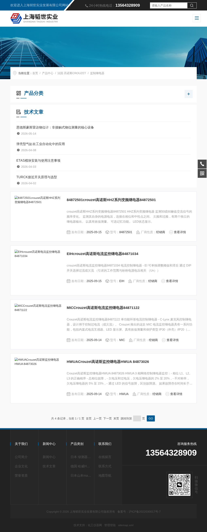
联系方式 (104, 466)
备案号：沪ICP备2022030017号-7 (139, 511)
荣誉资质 (21, 475)
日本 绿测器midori (81, 457)
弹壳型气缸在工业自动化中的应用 (40, 144)
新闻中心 (49, 457)
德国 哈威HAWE (81, 466)
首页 (35, 73)
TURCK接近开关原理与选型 (36, 177)
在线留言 (104, 457)
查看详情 (180, 232)
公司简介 (21, 457)
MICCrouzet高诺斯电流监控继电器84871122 (103, 308)
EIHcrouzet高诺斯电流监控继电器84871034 (102, 254)
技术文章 (49, 466)
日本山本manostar (81, 475)
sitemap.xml (125, 525)
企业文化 (21, 466)
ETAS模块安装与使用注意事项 (38, 160)
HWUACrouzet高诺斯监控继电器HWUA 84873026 (108, 362)
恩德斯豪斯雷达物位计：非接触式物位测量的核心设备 (55, 127)
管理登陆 (110, 525)
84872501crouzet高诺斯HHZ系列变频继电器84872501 (111, 200)
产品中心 (47, 73)
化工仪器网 (95, 525)
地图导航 (104, 475)
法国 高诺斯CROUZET (71, 73)
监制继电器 (97, 73)
